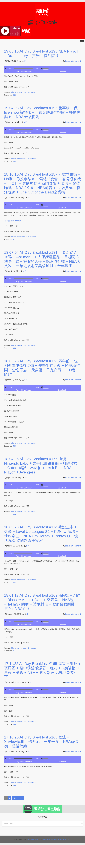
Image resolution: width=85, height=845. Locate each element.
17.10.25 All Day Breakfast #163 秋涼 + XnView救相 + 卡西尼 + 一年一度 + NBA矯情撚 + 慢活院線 (41, 741)
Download (62, 71)
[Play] (6, 68)
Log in (69, 839)
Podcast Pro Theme (34, 839)
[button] (42, 42)
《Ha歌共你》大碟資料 (12, 221)
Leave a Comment (73, 61)
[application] (42, 68)
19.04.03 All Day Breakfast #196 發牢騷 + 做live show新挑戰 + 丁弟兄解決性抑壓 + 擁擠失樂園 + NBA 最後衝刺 (42, 112)
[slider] (46, 68)
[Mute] (42, 68)
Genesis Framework (50, 839)
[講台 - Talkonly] (42, 18)
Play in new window (18, 92)
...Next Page (17, 798)
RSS (14, 95)
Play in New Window (24, 71)
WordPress (62, 839)
